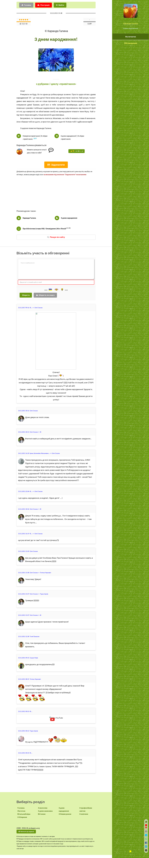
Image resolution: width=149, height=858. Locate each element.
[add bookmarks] (146, 826)
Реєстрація (45, 5)
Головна (27, 5)
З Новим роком (65, 814)
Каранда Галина (130, 23)
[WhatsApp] (146, 839)
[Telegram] (146, 835)
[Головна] (146, 822)
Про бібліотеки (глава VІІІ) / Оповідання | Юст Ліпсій (44, 229)
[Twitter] (146, 846)
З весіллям (42, 808)
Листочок (21, 811)
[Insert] (50, 290)
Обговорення (130, 43)
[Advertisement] (56, 195)
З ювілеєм (83, 814)
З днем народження (69, 218)
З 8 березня (22, 817)
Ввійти (61, 5)
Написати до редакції (27, 831)
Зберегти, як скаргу (47, 295)
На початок (130, 37)
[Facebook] (146, 843)
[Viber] (146, 831)
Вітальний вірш (23, 814)
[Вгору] (146, 850)
